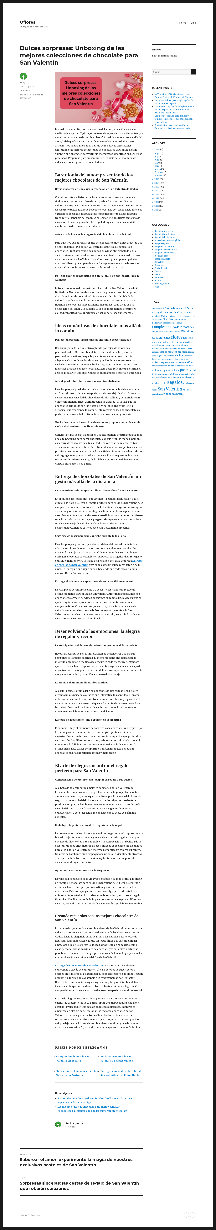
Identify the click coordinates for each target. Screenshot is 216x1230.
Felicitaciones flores (170, 331)
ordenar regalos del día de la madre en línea (172, 366)
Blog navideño (161, 256)
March (158, 169)
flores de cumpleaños (176, 342)
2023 (156, 187)
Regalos (174, 382)
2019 (156, 202)
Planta (157, 280)
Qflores (27, 22)
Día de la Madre (181, 327)
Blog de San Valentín (164, 246)
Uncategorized (161, 283)
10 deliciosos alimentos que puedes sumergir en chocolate (92, 1110)
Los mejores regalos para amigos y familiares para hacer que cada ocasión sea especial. (173, 119)
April (157, 166)
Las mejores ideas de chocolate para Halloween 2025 (88, 1106)
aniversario (157, 309)
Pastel (157, 274)
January (158, 175)
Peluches (158, 277)
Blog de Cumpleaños (164, 234)
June (157, 160)
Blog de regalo (161, 243)
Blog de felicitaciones (164, 237)
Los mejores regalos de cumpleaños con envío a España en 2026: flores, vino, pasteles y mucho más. (174, 109)
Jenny (22, 82)
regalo (162, 383)
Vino (156, 287)
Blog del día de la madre (166, 249)
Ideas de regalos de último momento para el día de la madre (172, 348)
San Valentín (170, 389)
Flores (157, 271)
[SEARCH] (193, 71)
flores (177, 337)
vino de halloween (173, 394)
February (159, 172)
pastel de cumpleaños (176, 374)
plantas (163, 377)
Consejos (158, 265)
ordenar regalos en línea (166, 370)
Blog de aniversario (163, 231)
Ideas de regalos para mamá (173, 352)
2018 (156, 206)
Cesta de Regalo (162, 259)
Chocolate (25, 90)
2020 (156, 198)
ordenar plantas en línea (177, 359)
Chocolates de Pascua (172, 323)
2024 (156, 183)
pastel (185, 370)
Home (182, 22)
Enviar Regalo (161, 268)
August (158, 153)
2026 (156, 149)
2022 (156, 190)
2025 (156, 179)
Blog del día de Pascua (165, 253)
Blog (193, 22)
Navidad (179, 355)
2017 (156, 210)
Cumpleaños (161, 327)
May (157, 163)
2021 (156, 194)
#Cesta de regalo (173, 308)
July (156, 156)
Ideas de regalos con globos (167, 240)
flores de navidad (174, 345)
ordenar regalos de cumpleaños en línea (172, 362)
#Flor (183, 331)
